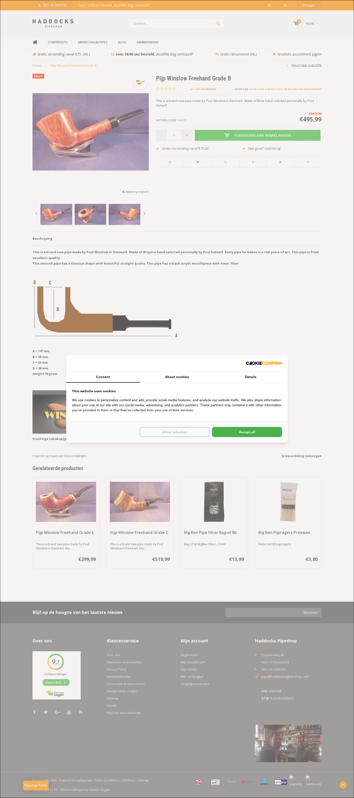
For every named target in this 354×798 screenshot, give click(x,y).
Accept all (247, 432)
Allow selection (174, 432)
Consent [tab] (103, 377)
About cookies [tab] (177, 377)
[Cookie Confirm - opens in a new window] (264, 363)
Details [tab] (250, 377)
